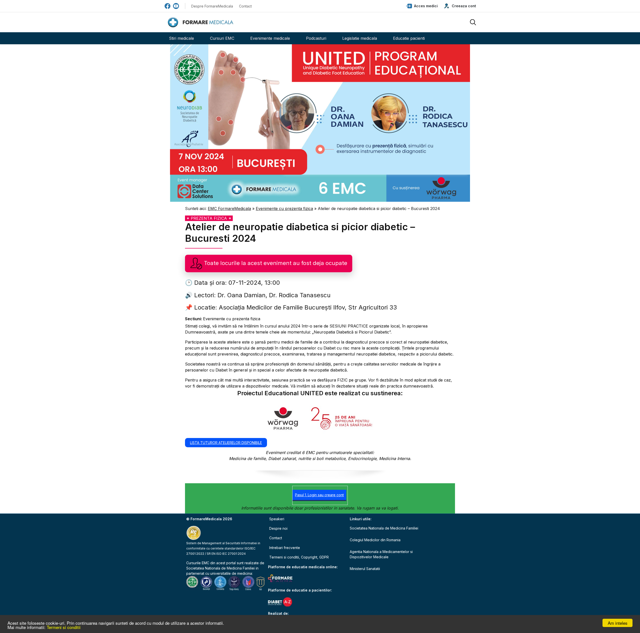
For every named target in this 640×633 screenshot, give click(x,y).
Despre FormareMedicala (212, 6)
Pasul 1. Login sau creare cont (319, 495)
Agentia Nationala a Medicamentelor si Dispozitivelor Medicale (381, 554)
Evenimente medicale (270, 38)
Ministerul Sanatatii (365, 568)
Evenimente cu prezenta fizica (284, 208)
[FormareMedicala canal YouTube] (176, 6)
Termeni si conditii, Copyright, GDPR (299, 557)
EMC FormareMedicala (229, 208)
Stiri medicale (181, 38)
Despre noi (278, 528)
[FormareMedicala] (201, 22)
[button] (422, 6)
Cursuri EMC (222, 38)
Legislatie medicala (359, 38)
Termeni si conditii (63, 627)
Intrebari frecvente (284, 548)
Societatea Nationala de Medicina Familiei (220, 568)
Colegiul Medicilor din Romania (375, 540)
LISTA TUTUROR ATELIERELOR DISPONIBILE (226, 442)
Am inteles (618, 623)
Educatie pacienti (409, 38)
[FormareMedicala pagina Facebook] (167, 6)
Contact (245, 6)
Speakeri (276, 519)
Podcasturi (316, 38)
